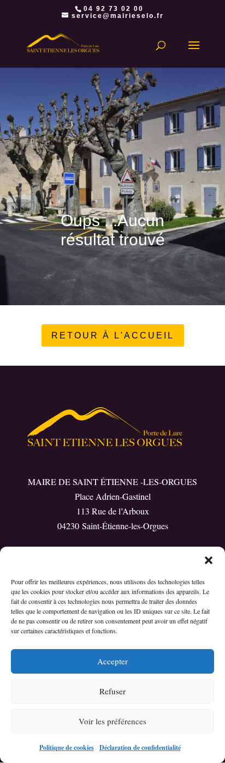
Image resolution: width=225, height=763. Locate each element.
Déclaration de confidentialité (140, 747)
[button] (208, 560)
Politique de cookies (66, 747)
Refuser (112, 691)
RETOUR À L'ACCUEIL (112, 335)
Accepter (112, 661)
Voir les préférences (112, 721)
